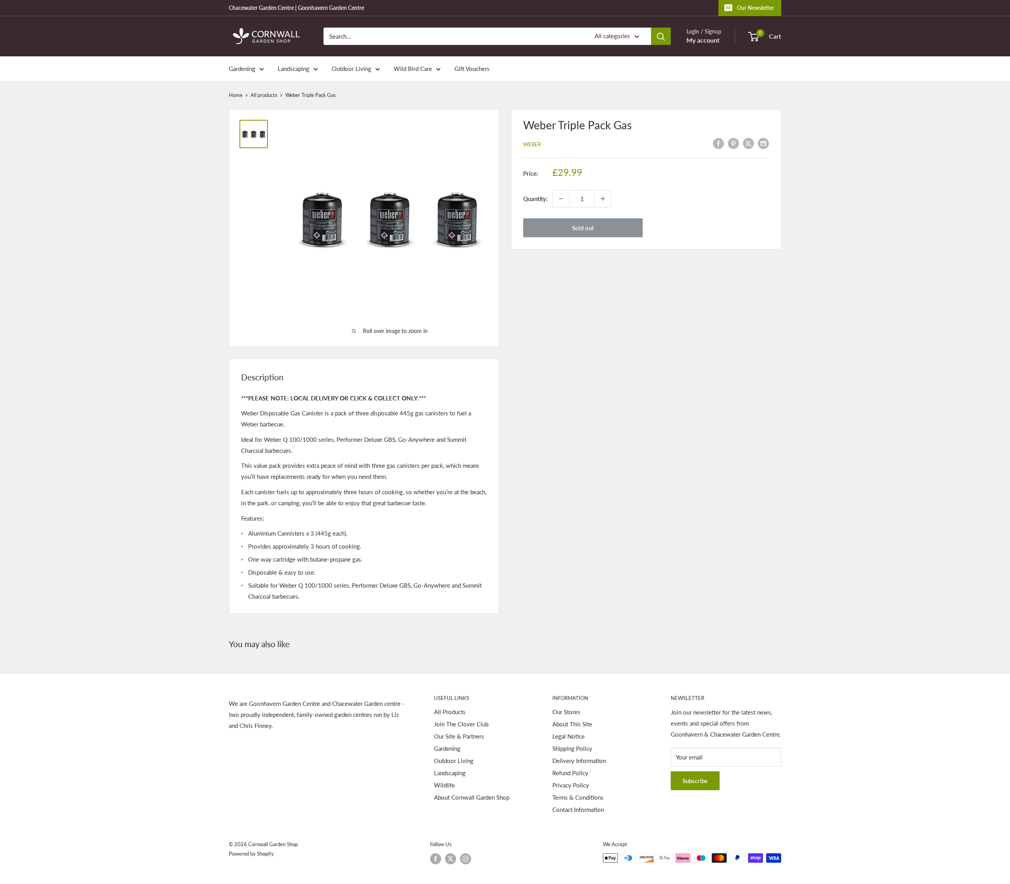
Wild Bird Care (413, 68)
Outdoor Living (351, 68)
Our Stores (566, 711)
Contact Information (578, 809)
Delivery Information (579, 760)
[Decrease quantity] (561, 198)
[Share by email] (763, 143)
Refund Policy (570, 772)
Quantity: (535, 198)
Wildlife (444, 785)
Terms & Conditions (578, 797)
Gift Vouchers (472, 68)
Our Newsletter (755, 7)
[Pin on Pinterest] (733, 143)
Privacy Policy (570, 785)
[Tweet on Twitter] (748, 143)
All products (264, 95)
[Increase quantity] (603, 198)
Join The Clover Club (461, 724)
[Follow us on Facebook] (435, 858)
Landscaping (293, 68)
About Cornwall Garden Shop (471, 797)
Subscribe (695, 780)
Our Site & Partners (459, 736)
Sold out (583, 227)
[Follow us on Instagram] (465, 858)
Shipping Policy (572, 748)
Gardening (242, 68)
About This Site (572, 724)
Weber (532, 144)
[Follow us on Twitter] (450, 858)
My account (703, 40)
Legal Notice (568, 736)
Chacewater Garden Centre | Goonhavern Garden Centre (296, 7)
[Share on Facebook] (718, 143)
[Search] (661, 36)
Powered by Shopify (251, 854)
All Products (450, 711)
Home (236, 95)
